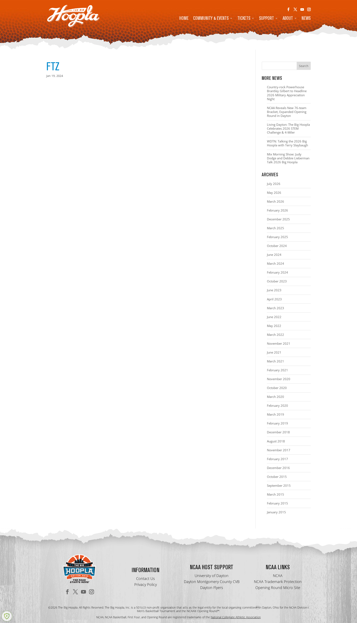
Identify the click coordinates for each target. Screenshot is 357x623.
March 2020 (275, 397)
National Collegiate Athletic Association (236, 617)
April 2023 (274, 299)
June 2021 (274, 352)
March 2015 (275, 494)
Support (266, 19)
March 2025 (275, 228)
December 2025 (278, 219)
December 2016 (278, 468)
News (306, 19)
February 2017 (277, 459)
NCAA (277, 575)
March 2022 (275, 335)
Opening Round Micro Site (277, 587)
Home (184, 19)
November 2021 (278, 343)
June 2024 (274, 255)
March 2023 (275, 308)
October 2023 (277, 281)
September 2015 (279, 485)
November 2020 (278, 379)
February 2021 (277, 370)
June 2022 (274, 317)
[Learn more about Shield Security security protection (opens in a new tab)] (7, 616)
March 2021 (275, 361)
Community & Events (211, 19)
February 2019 (277, 423)
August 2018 (276, 441)
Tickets (243, 19)
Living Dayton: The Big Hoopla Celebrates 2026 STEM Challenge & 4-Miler (288, 128)
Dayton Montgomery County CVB (211, 581)
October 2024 (277, 246)
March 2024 (275, 263)
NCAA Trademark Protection (278, 581)
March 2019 (275, 414)
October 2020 (277, 388)
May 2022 (274, 326)
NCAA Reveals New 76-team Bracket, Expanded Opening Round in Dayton (286, 112)
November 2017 (278, 450)
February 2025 (277, 237)
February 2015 (277, 503)
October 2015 (277, 477)
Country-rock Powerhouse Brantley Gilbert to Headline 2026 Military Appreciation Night (287, 93)
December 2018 (278, 432)
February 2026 (277, 210)
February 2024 (277, 272)
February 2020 (277, 405)
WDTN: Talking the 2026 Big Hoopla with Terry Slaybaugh (287, 143)
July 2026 (273, 184)
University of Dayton (211, 575)
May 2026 (274, 192)
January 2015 (276, 512)
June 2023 (274, 290)
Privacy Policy (145, 584)
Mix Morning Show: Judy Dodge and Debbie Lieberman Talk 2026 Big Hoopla (288, 158)
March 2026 (275, 201)
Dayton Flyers (211, 587)
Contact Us (145, 578)
